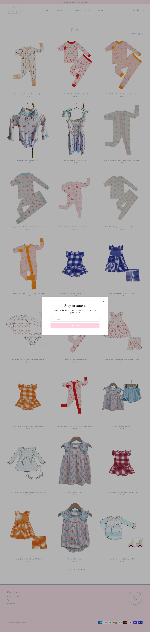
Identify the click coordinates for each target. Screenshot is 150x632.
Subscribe (75, 326)
